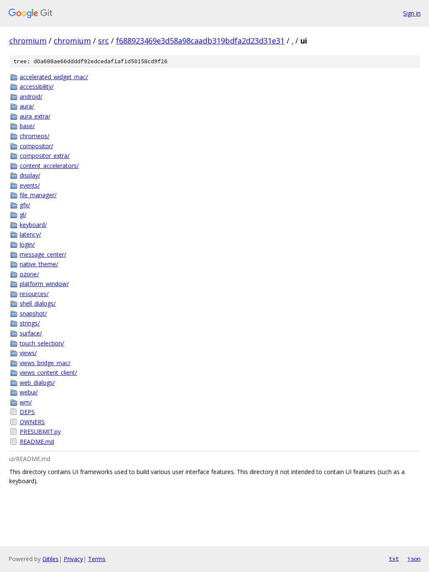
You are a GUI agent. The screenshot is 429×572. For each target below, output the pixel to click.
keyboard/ (33, 225)
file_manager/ (38, 195)
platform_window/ (44, 284)
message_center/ (43, 254)
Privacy (73, 559)
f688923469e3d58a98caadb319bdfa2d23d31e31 (200, 41)
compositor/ (36, 146)
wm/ (26, 402)
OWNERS (32, 422)
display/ (30, 175)
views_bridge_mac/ (45, 363)
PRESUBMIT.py (40, 431)
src (103, 41)
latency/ (30, 234)
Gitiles (50, 559)
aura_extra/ (35, 116)
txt (394, 558)
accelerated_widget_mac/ (54, 77)
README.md (37, 442)
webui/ (29, 392)
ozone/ (29, 274)
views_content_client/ (48, 372)
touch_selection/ (42, 343)
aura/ (27, 106)
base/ (27, 126)
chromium (28, 41)
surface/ (31, 333)
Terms (97, 559)
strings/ (30, 323)
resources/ (34, 294)
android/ (31, 96)
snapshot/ (33, 313)
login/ (27, 244)
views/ (28, 353)
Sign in (412, 13)
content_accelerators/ (49, 166)
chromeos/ (34, 136)
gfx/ (25, 205)
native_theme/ (39, 264)
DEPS (27, 412)
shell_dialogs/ (38, 303)
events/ (30, 185)
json (414, 558)
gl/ (23, 215)
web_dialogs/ (37, 382)
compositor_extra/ (45, 156)
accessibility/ (37, 86)
